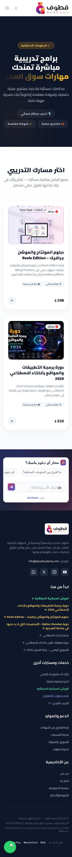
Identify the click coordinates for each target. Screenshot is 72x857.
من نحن (64, 773)
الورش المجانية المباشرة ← (50, 598)
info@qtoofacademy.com (44, 561)
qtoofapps (33, 498)
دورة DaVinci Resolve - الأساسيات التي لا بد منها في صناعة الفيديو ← (38, 626)
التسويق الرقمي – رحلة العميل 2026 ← (46, 649)
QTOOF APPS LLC (15, 823)
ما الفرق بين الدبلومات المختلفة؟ (42, 472)
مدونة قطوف (61, 749)
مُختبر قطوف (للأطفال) (56, 696)
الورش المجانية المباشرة (53, 688)
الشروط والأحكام (59, 795)
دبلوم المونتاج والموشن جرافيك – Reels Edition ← (36, 616)
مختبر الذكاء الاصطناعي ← (54, 635)
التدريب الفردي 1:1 (58, 703)
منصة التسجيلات (60, 734)
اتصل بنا (64, 780)
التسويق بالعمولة (59, 742)
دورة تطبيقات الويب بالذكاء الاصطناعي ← (45, 642)
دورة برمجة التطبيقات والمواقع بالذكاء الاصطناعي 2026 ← (43, 607)
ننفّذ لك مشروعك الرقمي (54, 674)
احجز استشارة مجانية (57, 681)
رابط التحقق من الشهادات (54, 727)
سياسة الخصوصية (59, 788)
